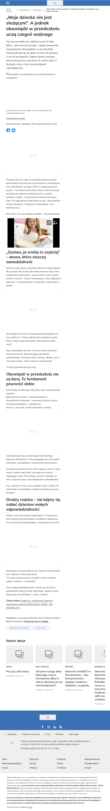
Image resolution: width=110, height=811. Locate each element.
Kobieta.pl (61, 759)
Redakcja (59, 734)
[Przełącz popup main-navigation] (8, 3)
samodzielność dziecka (19, 628)
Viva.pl (5, 767)
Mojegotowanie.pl (92, 759)
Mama (9, 667)
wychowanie (41, 628)
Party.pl (33, 763)
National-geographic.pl (11, 763)
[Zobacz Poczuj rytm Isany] (19, 654)
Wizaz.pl (33, 767)
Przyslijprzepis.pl (91, 763)
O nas (47, 734)
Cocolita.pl (61, 767)
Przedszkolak (24, 10)
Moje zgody (74, 734)
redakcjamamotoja (15, 118)
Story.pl (88, 767)
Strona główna (8, 10)
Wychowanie (37, 10)
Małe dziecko (42, 667)
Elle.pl (4, 759)
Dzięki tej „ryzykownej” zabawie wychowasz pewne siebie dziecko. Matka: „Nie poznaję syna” (29, 604)
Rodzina (69, 667)
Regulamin (12, 734)
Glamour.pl (34, 759)
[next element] (103, 677)
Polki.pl (60, 763)
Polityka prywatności (31, 734)
